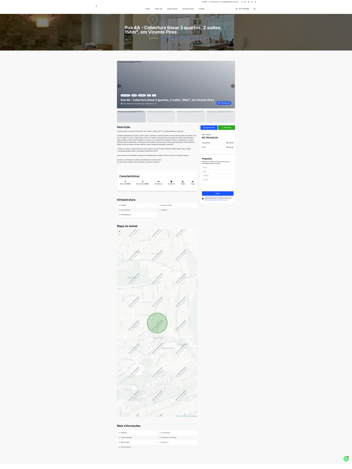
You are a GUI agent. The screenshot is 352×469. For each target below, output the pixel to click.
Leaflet (179, 416)
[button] (119, 86)
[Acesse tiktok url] (255, 2)
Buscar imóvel (172, 9)
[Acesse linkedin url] (245, 2)
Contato (201, 9)
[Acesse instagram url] (252, 2)
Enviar (218, 193)
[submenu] (254, 8)
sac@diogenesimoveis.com (230, 2)
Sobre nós (158, 9)
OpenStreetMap (187, 416)
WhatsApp (227, 127)
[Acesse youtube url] (248, 2)
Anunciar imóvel (188, 9)
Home (147, 9)
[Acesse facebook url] (242, 2)
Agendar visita (210, 127)
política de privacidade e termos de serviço (216, 200)
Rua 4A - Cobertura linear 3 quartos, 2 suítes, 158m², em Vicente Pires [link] (182, 38)
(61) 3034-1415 (214, 2)
